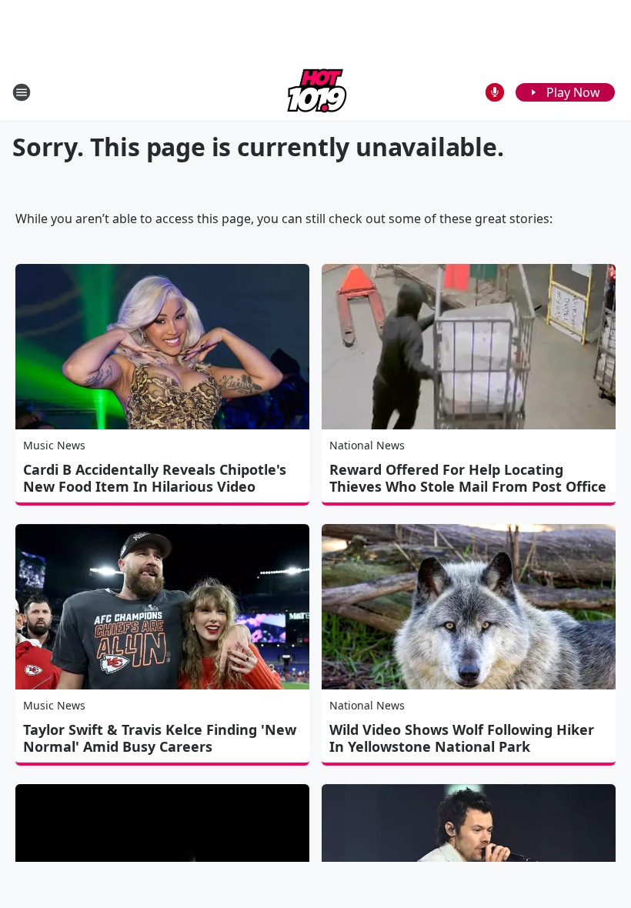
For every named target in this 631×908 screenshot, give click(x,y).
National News (367, 445)
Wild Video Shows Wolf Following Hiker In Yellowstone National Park (461, 738)
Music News (54, 445)
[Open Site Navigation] (21, 92)
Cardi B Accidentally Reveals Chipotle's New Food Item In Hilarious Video (154, 478)
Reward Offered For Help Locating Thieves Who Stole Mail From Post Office (467, 478)
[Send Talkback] (495, 92)
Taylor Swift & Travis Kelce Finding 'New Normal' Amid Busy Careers (159, 738)
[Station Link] (315, 92)
